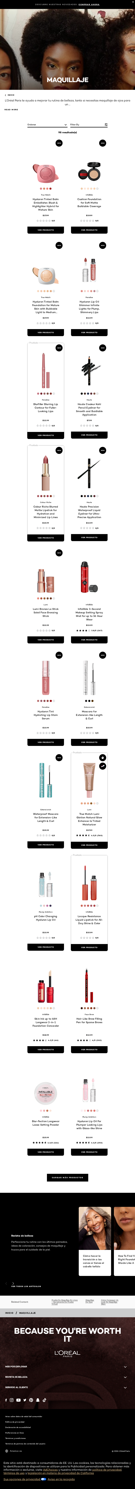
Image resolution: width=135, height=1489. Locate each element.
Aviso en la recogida (61, 1479)
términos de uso (14, 1473)
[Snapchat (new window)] (38, 1400)
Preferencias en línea (14, 1433)
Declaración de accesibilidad (18, 1427)
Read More (11, 109)
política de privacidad (106, 1469)
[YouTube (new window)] (18, 1400)
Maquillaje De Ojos (90, 1301)
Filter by (74, 124)
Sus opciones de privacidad (22, 1479)
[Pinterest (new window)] (31, 1400)
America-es (16, 1451)
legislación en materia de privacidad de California (61, 1473)
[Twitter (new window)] (24, 1400)
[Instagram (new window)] (12, 1400)
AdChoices (50, 1469)
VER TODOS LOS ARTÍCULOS (26, 1286)
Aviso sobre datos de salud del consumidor (23, 1416)
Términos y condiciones (15, 1438)
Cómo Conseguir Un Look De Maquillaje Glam (109, 1302)
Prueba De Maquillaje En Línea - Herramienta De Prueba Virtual (65, 1302)
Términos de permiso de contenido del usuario (25, 1444)
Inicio (11, 95)
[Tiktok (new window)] (44, 1400)
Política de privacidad (14, 1422)
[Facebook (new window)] (6, 1400)
